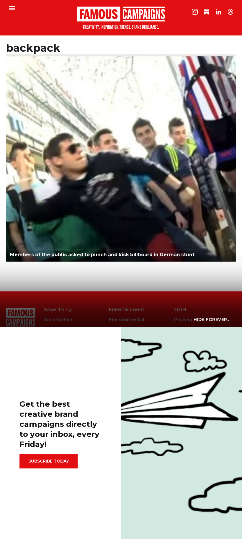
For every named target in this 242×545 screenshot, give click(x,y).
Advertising (58, 309)
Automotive (58, 319)
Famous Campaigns (121, 17)
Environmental (126, 319)
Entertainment (126, 309)
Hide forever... (212, 319)
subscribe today (48, 461)
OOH (180, 309)
